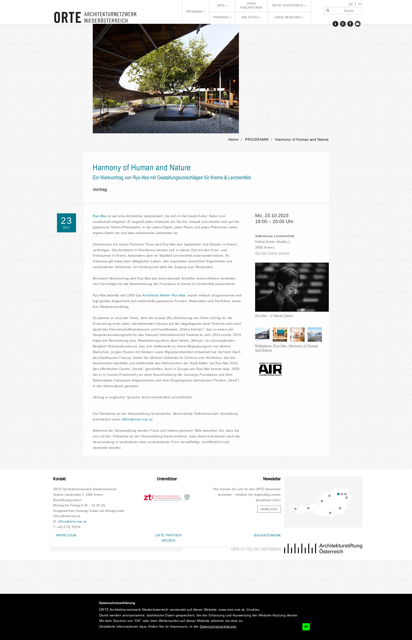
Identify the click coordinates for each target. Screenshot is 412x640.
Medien (168, 540)
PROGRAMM (194, 11)
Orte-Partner (168, 535)
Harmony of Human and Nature (302, 139)
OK (306, 626)
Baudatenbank (267, 535)
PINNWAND (220, 17)
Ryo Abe (100, 216)
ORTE (221, 5)
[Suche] (327, 10)
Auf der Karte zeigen (272, 253)
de (351, 4)
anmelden (269, 509)
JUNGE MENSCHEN (288, 17)
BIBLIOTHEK (250, 17)
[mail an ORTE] (357, 23)
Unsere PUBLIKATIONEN (251, 5)
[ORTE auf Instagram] (342, 23)
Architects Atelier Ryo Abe (164, 295)
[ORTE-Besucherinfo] (335, 23)
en (360, 4)
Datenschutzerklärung (218, 626)
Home (233, 139)
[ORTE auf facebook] (350, 23)
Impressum (66, 535)
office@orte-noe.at (137, 419)
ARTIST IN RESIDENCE (287, 5)
